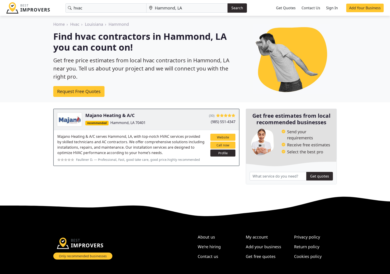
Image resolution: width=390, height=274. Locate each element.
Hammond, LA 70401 (128, 122)
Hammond (119, 24)
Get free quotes (261, 256)
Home (59, 24)
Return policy (306, 246)
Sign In (332, 7)
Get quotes (319, 176)
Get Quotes (286, 7)
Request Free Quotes (79, 91)
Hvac (74, 24)
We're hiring (209, 246)
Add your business (263, 246)
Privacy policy (307, 237)
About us (206, 237)
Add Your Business (365, 7)
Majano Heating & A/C (110, 115)
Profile (223, 153)
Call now (222, 145)
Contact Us (311, 7)
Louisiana (94, 24)
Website (223, 137)
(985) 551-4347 (223, 121)
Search (237, 7)
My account (257, 237)
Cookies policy (308, 256)
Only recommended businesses (83, 256)
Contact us (208, 256)
